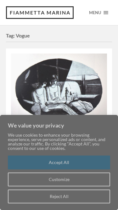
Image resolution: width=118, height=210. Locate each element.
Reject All (59, 196)
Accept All (59, 162)
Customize (59, 179)
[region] (59, 162)
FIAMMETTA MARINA (40, 12)
